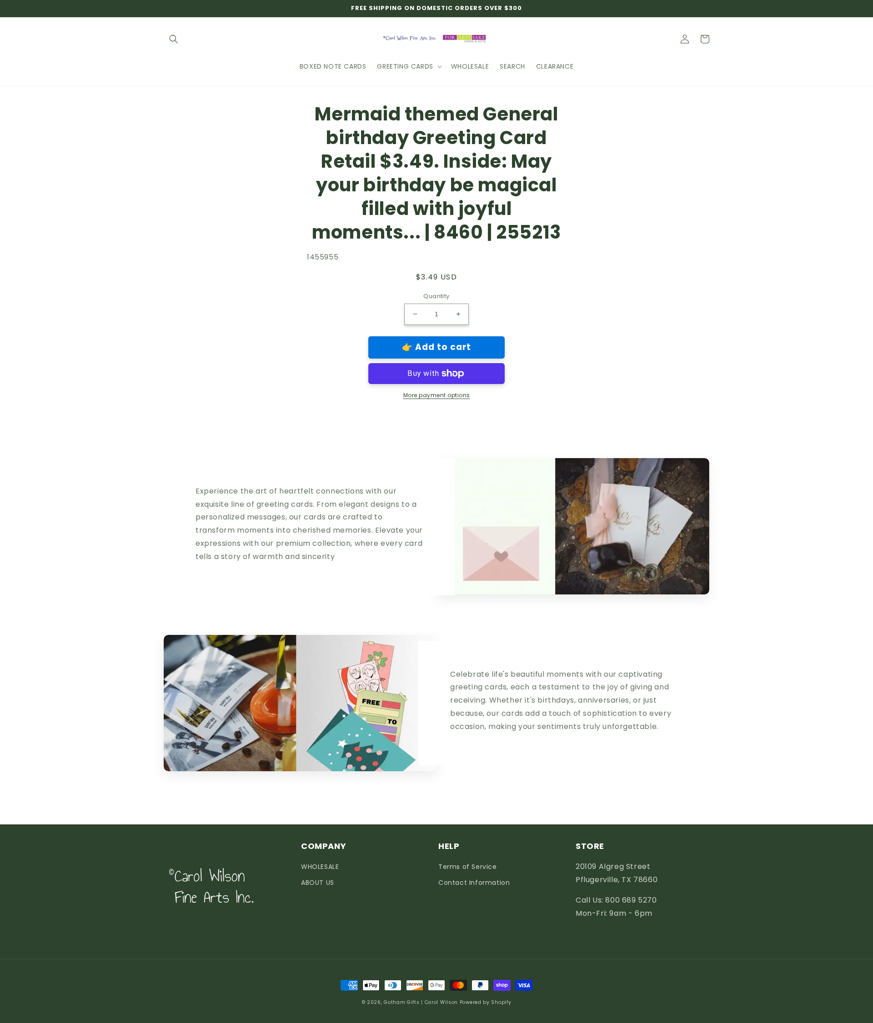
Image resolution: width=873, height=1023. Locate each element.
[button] (174, 39)
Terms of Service (467, 866)
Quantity (436, 296)
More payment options (436, 395)
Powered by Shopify (486, 1002)
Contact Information (474, 882)
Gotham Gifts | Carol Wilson (421, 1002)
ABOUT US (317, 882)
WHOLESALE (320, 866)
